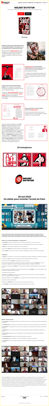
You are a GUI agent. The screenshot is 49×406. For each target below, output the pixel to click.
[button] (2, 159)
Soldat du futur (29, 66)
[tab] (20, 13)
